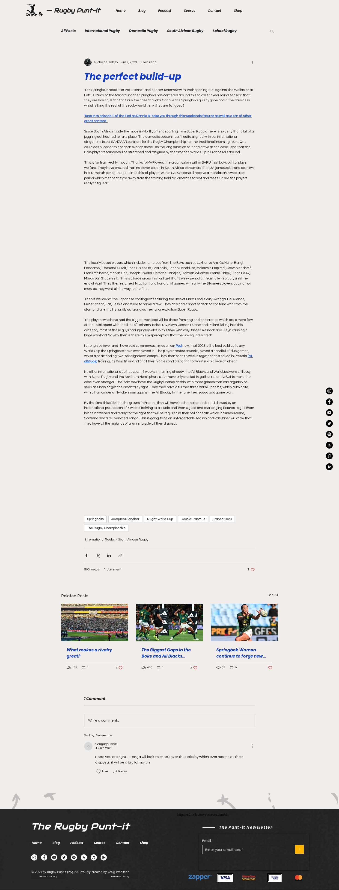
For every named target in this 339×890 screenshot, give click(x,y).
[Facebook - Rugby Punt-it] (44, 850)
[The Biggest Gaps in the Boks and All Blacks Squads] (169, 615)
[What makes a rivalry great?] (94, 615)
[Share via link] (120, 548)
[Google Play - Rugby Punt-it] (329, 466)
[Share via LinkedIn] (109, 548)
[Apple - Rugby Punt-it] (329, 455)
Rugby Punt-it (77, 10)
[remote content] (169, 219)
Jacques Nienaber (125, 511)
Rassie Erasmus (193, 511)
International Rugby (102, 31)
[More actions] (252, 62)
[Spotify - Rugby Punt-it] (329, 434)
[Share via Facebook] (86, 548)
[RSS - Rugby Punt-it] (329, 445)
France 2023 (222, 511)
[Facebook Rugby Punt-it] (329, 401)
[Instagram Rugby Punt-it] (329, 391)
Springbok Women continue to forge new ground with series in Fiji (241, 646)
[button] (272, 31)
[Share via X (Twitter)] (97, 548)
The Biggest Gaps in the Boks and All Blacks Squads (166, 646)
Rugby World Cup (160, 511)
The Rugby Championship (106, 520)
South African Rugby (185, 31)
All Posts (68, 31)
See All (273, 587)
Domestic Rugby (143, 31)
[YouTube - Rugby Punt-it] (54, 850)
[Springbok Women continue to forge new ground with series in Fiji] (244, 615)
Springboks (95, 511)
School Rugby (225, 31)
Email (206, 833)
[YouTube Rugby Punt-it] (329, 412)
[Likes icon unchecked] (98, 764)
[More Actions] (252, 739)
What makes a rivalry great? (89, 646)
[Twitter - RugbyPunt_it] (329, 423)
